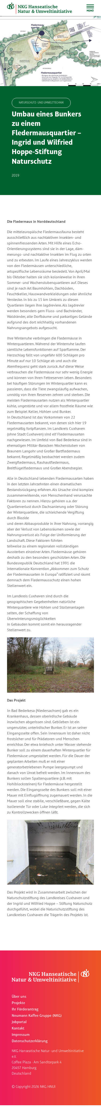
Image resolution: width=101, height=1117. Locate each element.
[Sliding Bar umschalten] (90, 8)
